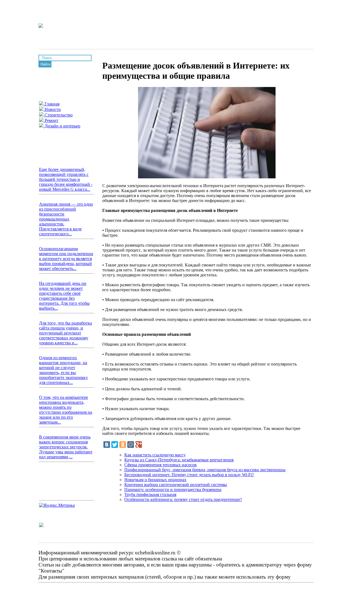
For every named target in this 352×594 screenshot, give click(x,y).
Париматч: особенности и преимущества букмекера (172, 489)
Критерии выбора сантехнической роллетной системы (175, 484)
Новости (52, 109)
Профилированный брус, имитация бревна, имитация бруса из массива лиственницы (204, 469)
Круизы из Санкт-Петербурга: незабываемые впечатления (178, 459)
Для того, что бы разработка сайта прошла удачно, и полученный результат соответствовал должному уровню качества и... (65, 333)
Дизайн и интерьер (61, 126)
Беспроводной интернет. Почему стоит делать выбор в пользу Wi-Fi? (189, 474)
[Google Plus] (138, 444)
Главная (51, 104)
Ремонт (50, 120)
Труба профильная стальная (150, 494)
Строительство (58, 115)
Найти (45, 64)
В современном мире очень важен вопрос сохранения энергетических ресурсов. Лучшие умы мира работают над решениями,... (65, 447)
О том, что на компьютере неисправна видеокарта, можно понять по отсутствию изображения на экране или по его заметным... (65, 409)
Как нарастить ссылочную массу (155, 455)
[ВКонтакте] (106, 444)
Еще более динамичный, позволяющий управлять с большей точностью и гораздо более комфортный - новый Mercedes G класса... (65, 179)
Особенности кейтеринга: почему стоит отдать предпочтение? (183, 499)
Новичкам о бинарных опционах (155, 479)
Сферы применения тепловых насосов (160, 464)
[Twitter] (114, 444)
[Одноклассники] (122, 444)
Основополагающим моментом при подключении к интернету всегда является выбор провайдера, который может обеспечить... (66, 258)
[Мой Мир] (130, 444)
